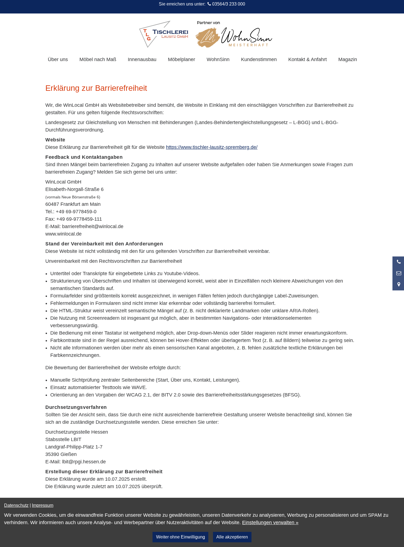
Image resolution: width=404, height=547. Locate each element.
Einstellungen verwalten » (270, 522)
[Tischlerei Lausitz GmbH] (163, 34)
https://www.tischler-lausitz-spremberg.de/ (212, 147)
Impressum (42, 505)
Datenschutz (16, 505)
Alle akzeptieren (232, 536)
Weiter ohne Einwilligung (180, 536)
